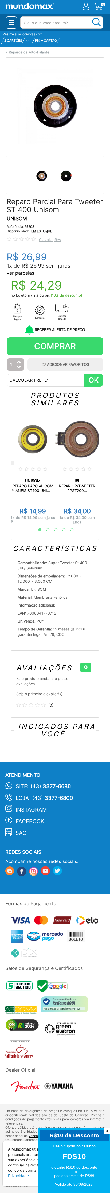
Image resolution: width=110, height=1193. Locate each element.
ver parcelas (20, 273)
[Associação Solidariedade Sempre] (20, 1051)
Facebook (30, 821)
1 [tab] (37, 530)
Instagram (31, 809)
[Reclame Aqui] (65, 1006)
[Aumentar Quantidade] (19, 362)
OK (94, 380)
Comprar (55, 346)
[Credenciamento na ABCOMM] (23, 1011)
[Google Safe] (53, 987)
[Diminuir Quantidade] (19, 367)
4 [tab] (61, 530)
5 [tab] (69, 530)
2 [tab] (45, 530)
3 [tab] (53, 530)
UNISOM (17, 219)
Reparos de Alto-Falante (29, 52)
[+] (85, 667)
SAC (20, 833)
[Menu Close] (11, 22)
